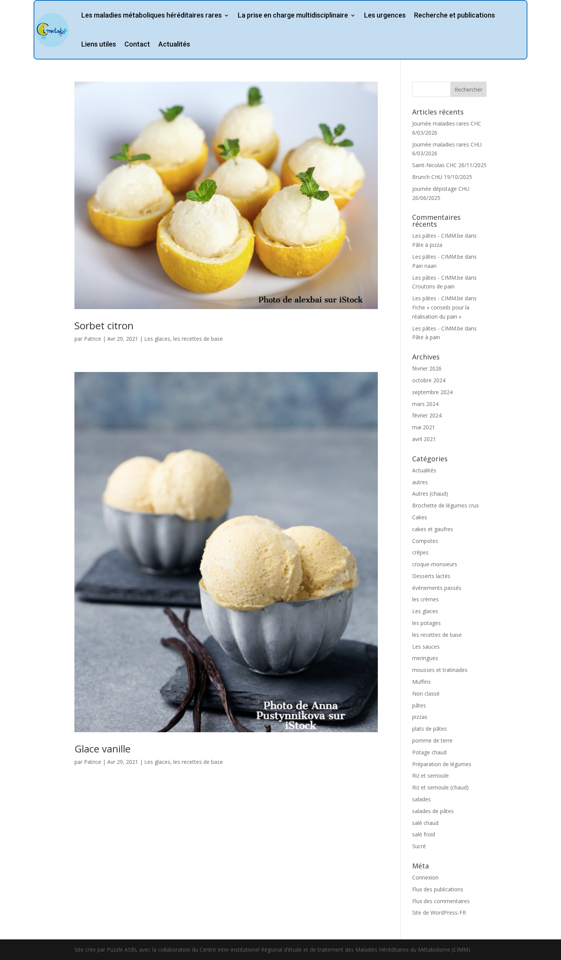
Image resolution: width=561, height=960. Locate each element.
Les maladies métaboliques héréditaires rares (151, 15)
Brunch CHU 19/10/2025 (442, 176)
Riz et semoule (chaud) (440, 787)
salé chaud (425, 822)
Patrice (92, 338)
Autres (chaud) (430, 493)
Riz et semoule (430, 775)
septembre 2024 (432, 392)
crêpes (420, 552)
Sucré (419, 846)
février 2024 (427, 415)
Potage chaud (429, 752)
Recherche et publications (454, 15)
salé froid (423, 834)
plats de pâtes (429, 728)
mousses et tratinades (440, 669)
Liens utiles (98, 44)
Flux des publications (437, 889)
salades (421, 799)
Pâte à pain (426, 337)
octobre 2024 (428, 380)
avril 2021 (424, 439)
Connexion (425, 877)
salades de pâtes (433, 811)
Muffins (421, 681)
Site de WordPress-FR (439, 912)
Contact (137, 44)
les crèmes (425, 599)
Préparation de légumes (441, 764)
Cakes (419, 517)
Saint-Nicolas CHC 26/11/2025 (449, 165)
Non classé (426, 693)
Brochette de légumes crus (445, 505)
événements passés (436, 587)
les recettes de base (198, 338)
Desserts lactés (431, 576)
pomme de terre (432, 740)
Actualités (174, 44)
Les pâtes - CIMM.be (437, 235)
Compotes (425, 540)
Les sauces (426, 646)
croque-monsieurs (434, 564)
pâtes (419, 705)
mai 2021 (423, 427)
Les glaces (157, 338)
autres (420, 482)
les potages (426, 623)
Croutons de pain (433, 286)
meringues (425, 658)
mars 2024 (425, 404)
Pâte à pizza (427, 244)
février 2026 (427, 368)
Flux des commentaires (441, 901)
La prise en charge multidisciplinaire (293, 15)
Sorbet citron (104, 325)
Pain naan (424, 265)
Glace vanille (102, 748)
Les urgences (385, 15)
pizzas (419, 716)
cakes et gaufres (432, 529)
